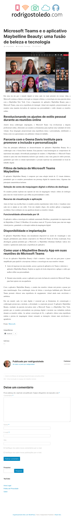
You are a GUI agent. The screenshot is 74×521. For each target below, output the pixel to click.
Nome (6, 425)
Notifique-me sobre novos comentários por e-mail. (23, 448)
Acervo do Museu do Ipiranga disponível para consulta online (24, 376)
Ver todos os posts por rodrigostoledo (24, 364)
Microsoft (12, 324)
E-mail (7, 432)
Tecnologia (27, 46)
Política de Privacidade (11, 488)
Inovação (20, 46)
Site (5, 440)
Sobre (5, 491)
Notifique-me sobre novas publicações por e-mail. (23, 452)
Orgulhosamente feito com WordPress (24, 514)
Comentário (8, 395)
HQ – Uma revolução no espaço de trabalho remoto (20, 379)
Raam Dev (58, 514)
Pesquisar (7, 467)
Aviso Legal (7, 485)
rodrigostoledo (9, 46)
